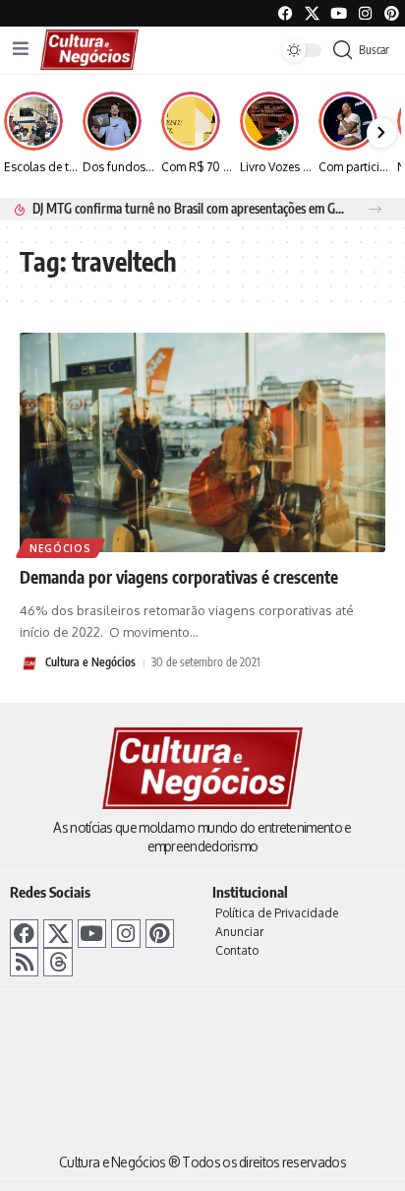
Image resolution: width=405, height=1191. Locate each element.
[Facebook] (285, 13)
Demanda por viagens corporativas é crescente (179, 577)
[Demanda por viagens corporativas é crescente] (202, 442)
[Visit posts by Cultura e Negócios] (29, 663)
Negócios (60, 548)
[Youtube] (338, 13)
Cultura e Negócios (90, 662)
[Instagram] (125, 933)
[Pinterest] (391, 13)
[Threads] (57, 962)
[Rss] (24, 962)
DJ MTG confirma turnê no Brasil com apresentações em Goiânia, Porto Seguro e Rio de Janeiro (189, 208)
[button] (375, 209)
